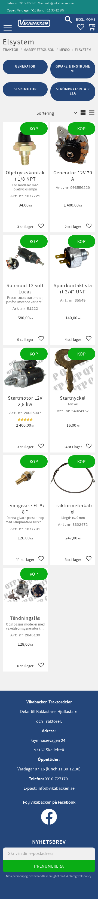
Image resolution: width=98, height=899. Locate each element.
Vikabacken (40, 802)
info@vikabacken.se (59, 3)
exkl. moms (85, 19)
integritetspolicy (80, 876)
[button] (7, 28)
